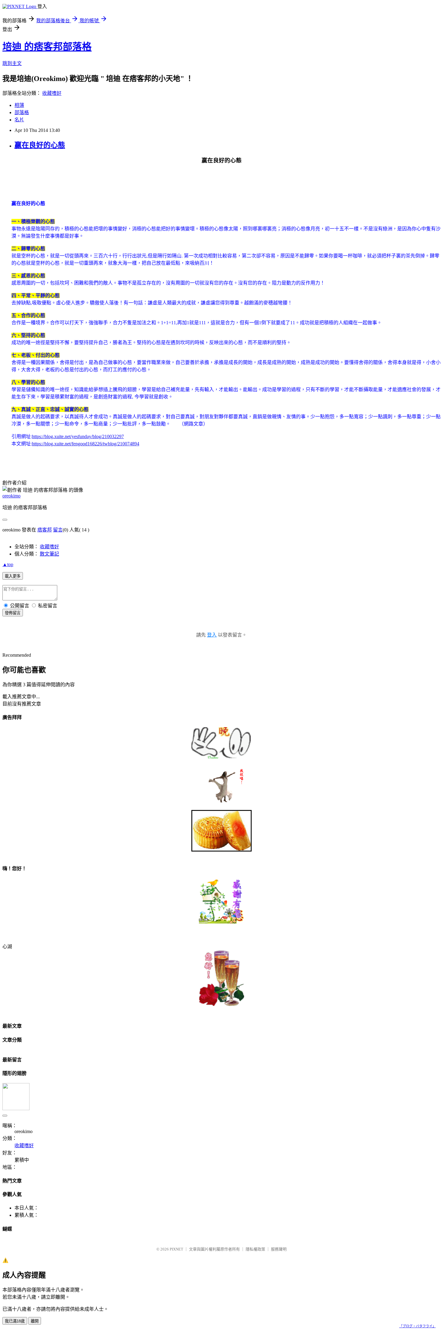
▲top (7, 564)
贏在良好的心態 (39, 145)
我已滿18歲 (15, 1321)
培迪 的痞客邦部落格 (47, 46)
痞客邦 (44, 529)
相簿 (19, 105)
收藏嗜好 (51, 93)
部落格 (21, 112)
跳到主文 (12, 63)
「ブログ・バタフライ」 (417, 1326)
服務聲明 (279, 1249)
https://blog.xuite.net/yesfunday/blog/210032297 (78, 436)
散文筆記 (49, 553)
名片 (19, 119)
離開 (35, 1321)
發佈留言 (12, 613)
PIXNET (176, 1249)
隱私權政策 (255, 1249)
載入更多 (12, 576)
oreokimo (11, 495)
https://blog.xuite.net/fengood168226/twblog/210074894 (85, 443)
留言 (58, 529)
